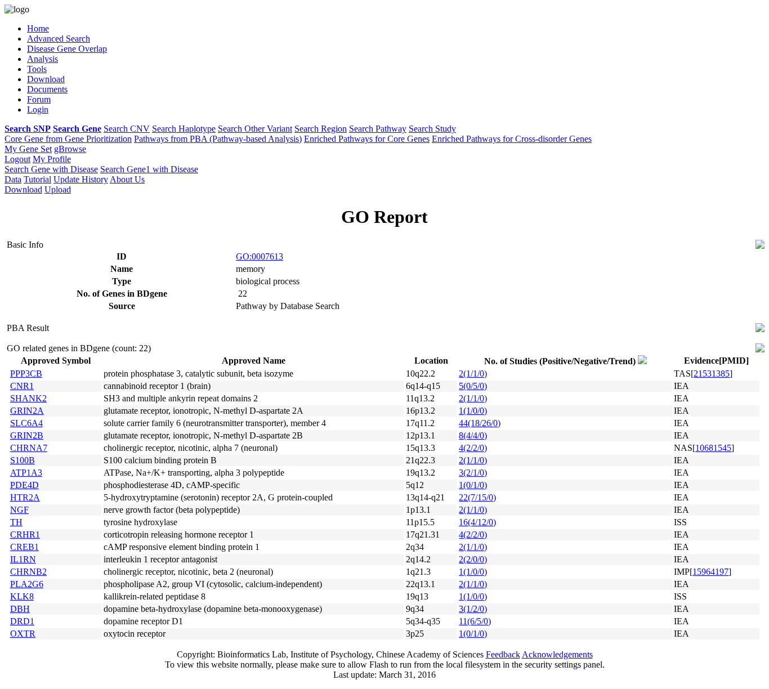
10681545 (713, 448)
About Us (127, 179)
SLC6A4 (26, 423)
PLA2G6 (26, 584)
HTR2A (25, 497)
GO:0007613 (259, 256)
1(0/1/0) (473, 485)
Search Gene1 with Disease (149, 169)
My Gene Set (28, 149)
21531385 (712, 373)
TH (16, 522)
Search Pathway (377, 128)
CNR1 (22, 386)
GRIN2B (26, 435)
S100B (22, 460)
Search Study (432, 128)
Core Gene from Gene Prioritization (68, 139)
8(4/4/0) (473, 435)
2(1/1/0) (473, 373)
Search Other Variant (255, 128)
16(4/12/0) (477, 522)
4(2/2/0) (473, 448)
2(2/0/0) (473, 559)
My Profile (52, 159)
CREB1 (24, 547)
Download (23, 189)
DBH (20, 609)
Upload (57, 189)
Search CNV (127, 128)
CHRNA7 (28, 448)
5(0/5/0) (473, 386)
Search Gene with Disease (51, 169)
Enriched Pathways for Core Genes (367, 139)
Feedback (503, 654)
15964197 (710, 571)
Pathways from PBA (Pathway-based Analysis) (218, 139)
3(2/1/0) (473, 472)
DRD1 (22, 621)
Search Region (320, 128)
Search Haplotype (184, 128)
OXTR (22, 633)
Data (13, 179)
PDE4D (24, 485)
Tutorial (37, 179)
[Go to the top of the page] (759, 245)
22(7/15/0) (477, 497)
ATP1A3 (26, 472)
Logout (17, 159)
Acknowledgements (557, 654)
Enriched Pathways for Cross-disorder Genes (512, 139)
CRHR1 (25, 534)
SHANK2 (28, 398)
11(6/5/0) (475, 621)
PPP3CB (26, 373)
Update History (80, 179)
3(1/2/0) (473, 609)
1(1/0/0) (473, 410)
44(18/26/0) (479, 423)
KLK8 (22, 596)
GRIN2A (27, 410)
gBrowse (70, 149)
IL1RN (23, 559)
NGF (19, 509)
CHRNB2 (28, 571)
